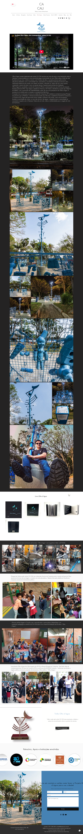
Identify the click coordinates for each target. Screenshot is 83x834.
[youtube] (62, 18)
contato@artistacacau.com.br (62, 826)
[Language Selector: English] (13, 4)
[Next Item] (78, 558)
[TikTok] (60, 18)
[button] (69, 18)
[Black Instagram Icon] (63, 815)
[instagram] (58, 18)
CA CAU (41, 6)
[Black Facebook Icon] (61, 815)
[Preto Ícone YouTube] (66, 815)
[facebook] (64, 18)
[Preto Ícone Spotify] (66, 18)
